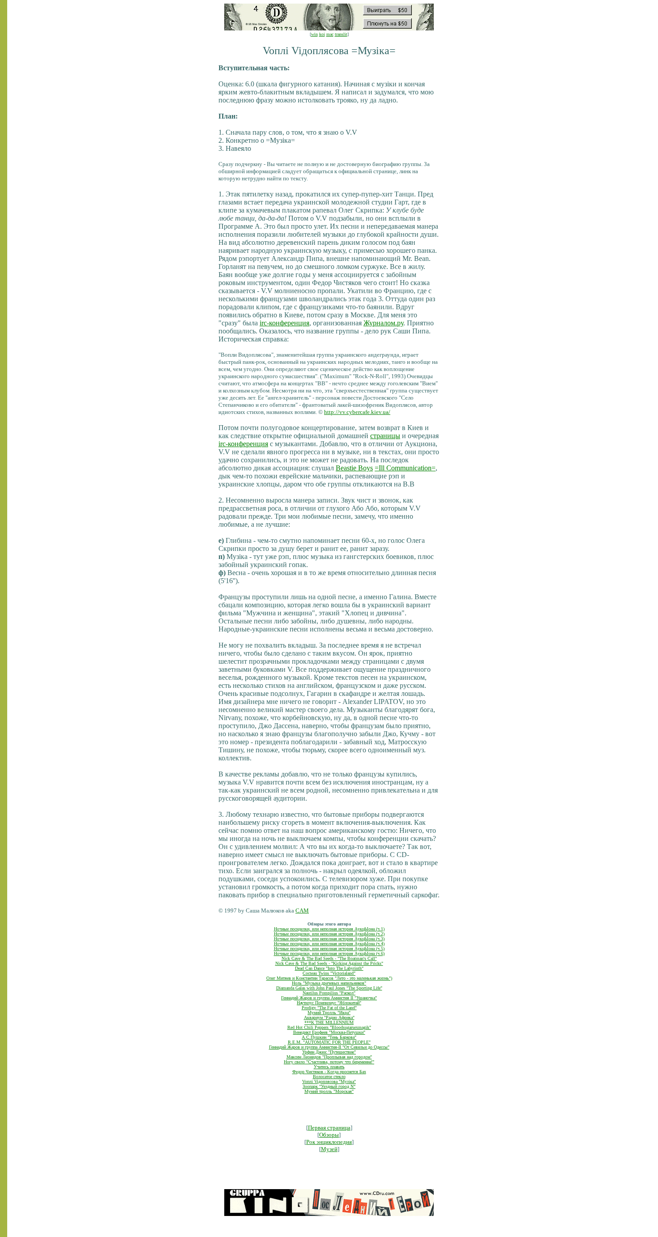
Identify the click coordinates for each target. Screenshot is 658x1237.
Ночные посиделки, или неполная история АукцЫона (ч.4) (329, 943)
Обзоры (329, 1134)
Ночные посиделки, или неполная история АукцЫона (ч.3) (329, 938)
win (314, 34)
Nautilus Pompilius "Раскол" (329, 992)
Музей (329, 1149)
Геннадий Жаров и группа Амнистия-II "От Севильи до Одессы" (329, 1047)
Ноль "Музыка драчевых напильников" (329, 983)
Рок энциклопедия (329, 1142)
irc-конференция (284, 323)
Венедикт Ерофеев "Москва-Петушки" (329, 1032)
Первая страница (329, 1127)
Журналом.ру (383, 323)
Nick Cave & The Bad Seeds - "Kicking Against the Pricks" (329, 963)
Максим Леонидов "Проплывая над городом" (329, 1056)
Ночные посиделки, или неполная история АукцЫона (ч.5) (329, 948)
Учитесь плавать (329, 1066)
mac (329, 34)
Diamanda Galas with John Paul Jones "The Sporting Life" (329, 987)
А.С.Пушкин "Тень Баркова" (329, 1037)
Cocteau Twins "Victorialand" (329, 973)
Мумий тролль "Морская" (329, 1091)
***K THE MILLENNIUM (329, 1022)
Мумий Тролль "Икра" (329, 1012)
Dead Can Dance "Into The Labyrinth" (329, 968)
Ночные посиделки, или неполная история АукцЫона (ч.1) (329, 928)
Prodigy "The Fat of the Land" (329, 1007)
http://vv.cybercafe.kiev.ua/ (357, 412)
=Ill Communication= (405, 468)
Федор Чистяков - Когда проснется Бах (329, 1071)
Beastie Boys (354, 468)
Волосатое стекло (329, 1076)
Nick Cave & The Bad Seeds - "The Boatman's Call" (329, 958)
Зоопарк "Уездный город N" (329, 1086)
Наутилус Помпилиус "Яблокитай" (329, 1002)
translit (341, 34)
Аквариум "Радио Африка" (329, 1017)
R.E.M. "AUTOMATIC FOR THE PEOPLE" (329, 1042)
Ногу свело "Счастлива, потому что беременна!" (329, 1061)
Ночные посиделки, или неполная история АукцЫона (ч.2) (329, 933)
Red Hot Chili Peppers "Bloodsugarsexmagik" (329, 1027)
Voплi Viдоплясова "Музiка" (329, 1081)
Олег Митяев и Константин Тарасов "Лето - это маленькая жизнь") (329, 978)
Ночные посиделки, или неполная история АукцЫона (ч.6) (329, 953)
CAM (302, 910)
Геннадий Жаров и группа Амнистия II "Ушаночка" (329, 997)
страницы (385, 435)
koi (322, 34)
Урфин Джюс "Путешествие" (329, 1051)
